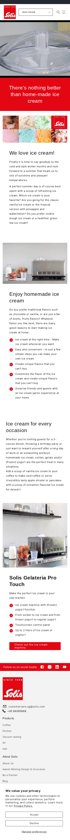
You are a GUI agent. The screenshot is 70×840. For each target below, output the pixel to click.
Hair (5, 748)
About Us (8, 763)
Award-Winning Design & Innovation (24, 769)
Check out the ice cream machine (31, 646)
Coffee (7, 724)
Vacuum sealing (12, 736)
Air (4, 742)
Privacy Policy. (23, 805)
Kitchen (7, 730)
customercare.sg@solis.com (26, 706)
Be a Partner (10, 775)
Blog (5, 781)
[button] (63, 12)
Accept (34, 814)
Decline (34, 823)
